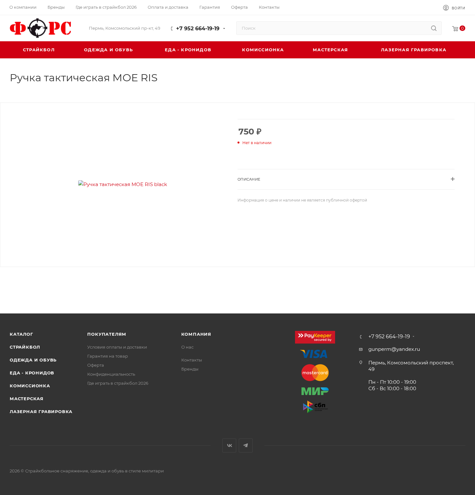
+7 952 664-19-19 (197, 28)
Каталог (21, 334)
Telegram (246, 445)
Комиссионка (30, 385)
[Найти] (434, 28)
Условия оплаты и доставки (117, 347)
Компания (196, 334)
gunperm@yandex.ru (394, 349)
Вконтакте (229, 445)
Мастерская (27, 398)
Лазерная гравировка (41, 411)
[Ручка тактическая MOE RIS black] (122, 184)
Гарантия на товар (107, 356)
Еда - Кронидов (32, 372)
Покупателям (106, 334)
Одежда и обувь (33, 359)
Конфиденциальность (111, 374)
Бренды (189, 368)
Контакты (191, 359)
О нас (187, 347)
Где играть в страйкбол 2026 (117, 383)
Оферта (95, 365)
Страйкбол (25, 347)
